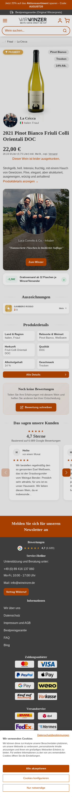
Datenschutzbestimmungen (53, 735)
